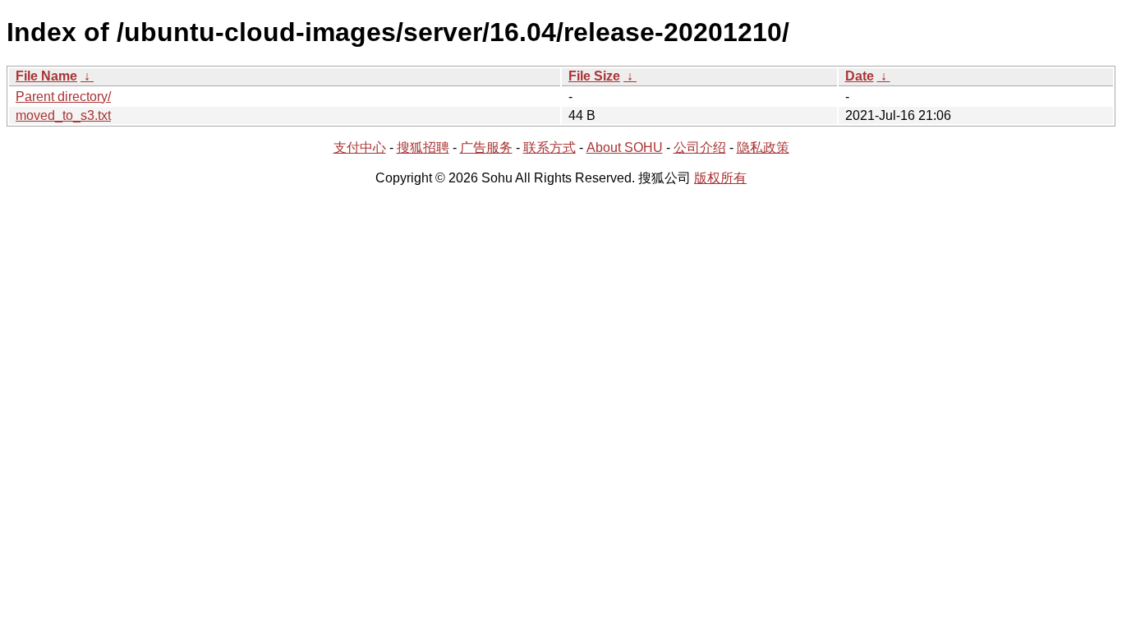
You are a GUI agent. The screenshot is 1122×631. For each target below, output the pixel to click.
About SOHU (624, 147)
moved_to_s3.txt (63, 115)
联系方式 (549, 147)
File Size (594, 76)
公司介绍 (700, 147)
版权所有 (720, 178)
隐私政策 (763, 147)
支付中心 (359, 147)
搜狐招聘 (423, 147)
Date (859, 76)
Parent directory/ (63, 97)
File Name (46, 76)
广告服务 (486, 147)
